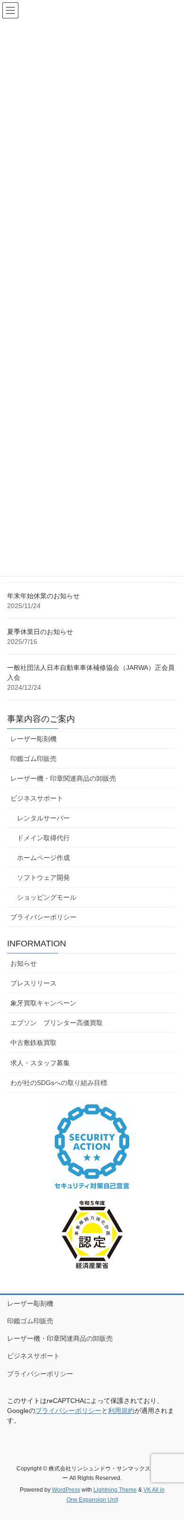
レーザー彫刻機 (33, 739)
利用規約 (121, 1410)
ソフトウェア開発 (43, 877)
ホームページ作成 (43, 857)
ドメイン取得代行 (43, 838)
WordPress (66, 1490)
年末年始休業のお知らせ (43, 596)
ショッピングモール (46, 897)
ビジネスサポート (36, 798)
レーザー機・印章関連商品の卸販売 (63, 778)
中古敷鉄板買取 (33, 1042)
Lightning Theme (115, 1490)
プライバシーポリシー (43, 917)
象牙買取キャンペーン (43, 1003)
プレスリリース (33, 983)
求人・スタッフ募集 (40, 1063)
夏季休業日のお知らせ (40, 631)
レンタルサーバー (43, 818)
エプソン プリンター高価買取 (56, 1023)
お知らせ (23, 963)
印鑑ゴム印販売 (33, 758)
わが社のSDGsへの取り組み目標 (58, 1082)
